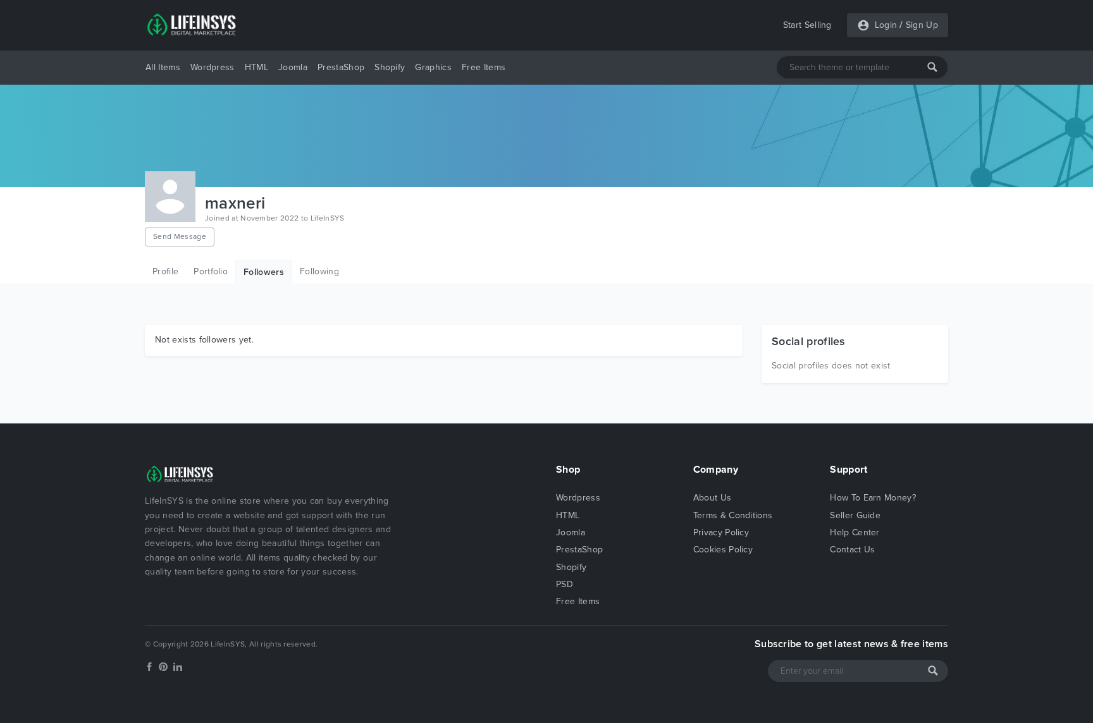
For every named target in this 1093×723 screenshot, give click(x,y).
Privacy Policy (721, 532)
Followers (264, 272)
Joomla (292, 67)
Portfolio (211, 271)
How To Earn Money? (873, 497)
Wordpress (212, 67)
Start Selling (807, 25)
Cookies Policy (723, 549)
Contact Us (852, 549)
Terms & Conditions (733, 515)
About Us (712, 497)
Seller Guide (855, 515)
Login (886, 25)
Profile (165, 271)
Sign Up (922, 25)
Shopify (389, 67)
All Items (162, 67)
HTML (256, 67)
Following (319, 271)
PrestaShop (341, 67)
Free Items (483, 67)
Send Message (179, 236)
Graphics (433, 67)
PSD (564, 584)
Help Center (855, 532)
